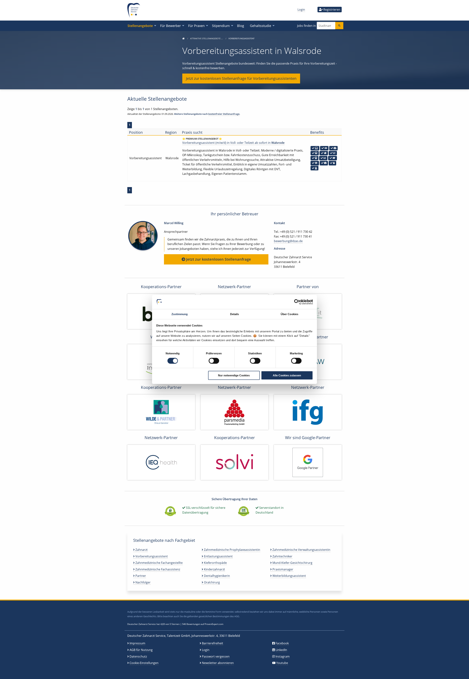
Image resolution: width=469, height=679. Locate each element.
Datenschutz (138, 656)
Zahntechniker (282, 556)
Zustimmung (179, 314)
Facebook (282, 643)
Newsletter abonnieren (218, 663)
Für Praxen (196, 25)
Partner (140, 576)
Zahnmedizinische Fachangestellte (159, 563)
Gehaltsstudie (260, 25)
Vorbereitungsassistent (151, 556)
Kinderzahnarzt (214, 569)
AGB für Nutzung (141, 650)
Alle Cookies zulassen (287, 375)
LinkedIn (281, 650)
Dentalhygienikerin (216, 576)
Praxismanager (282, 569)
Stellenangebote (140, 25)
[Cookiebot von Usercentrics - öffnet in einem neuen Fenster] (297, 302)
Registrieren (331, 10)
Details (234, 314)
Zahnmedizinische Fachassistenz (157, 569)
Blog (240, 25)
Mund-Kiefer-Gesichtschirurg (292, 563)
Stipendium (221, 25)
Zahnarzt (141, 550)
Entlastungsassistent (218, 556)
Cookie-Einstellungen (144, 663)
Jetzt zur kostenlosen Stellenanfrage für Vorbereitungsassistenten (241, 78)
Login (301, 10)
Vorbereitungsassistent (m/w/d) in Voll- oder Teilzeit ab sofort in (233, 143)
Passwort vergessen (216, 656)
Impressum (137, 643)
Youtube (282, 663)
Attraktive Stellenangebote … (206, 38)
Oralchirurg (211, 582)
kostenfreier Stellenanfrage (223, 114)
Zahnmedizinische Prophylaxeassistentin (231, 550)
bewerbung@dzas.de (288, 241)
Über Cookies (289, 314)
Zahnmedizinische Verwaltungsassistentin (301, 550)
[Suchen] (339, 25)
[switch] (214, 361)
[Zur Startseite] (183, 38)
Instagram (283, 656)
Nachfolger (143, 582)
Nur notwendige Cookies (234, 375)
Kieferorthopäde (215, 563)
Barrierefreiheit (212, 643)
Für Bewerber (170, 25)
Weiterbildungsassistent (289, 576)
